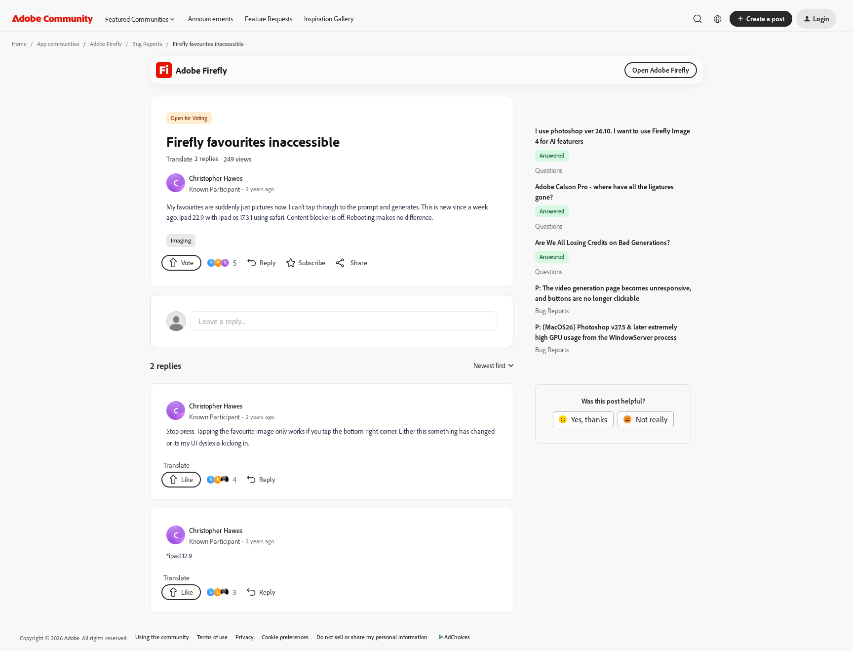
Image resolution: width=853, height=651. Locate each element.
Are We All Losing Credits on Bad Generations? (602, 242)
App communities (58, 43)
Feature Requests (268, 18)
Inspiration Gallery (328, 18)
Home (19, 43)
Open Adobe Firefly (660, 70)
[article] (331, 444)
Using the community (162, 637)
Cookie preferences (285, 637)
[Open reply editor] (332, 321)
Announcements (210, 18)
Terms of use (212, 637)
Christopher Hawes (215, 178)
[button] (761, 19)
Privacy (244, 637)
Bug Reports (147, 43)
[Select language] (718, 19)
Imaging (181, 240)
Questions (548, 170)
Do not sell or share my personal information (371, 637)
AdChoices (457, 637)
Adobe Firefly (106, 43)
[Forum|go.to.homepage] (52, 19)
